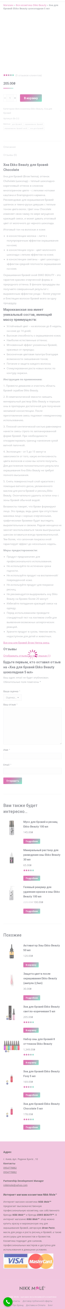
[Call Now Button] (7, 1301)
